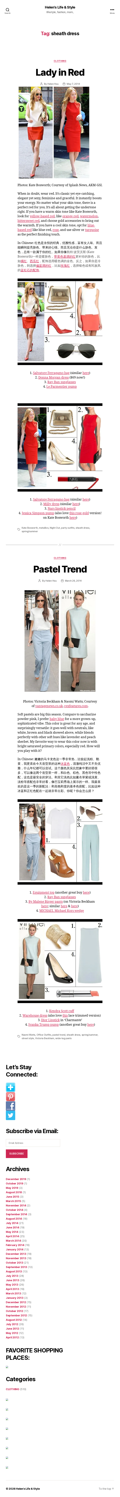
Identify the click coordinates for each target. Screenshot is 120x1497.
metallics (44, 527)
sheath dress (82, 527)
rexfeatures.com (76, 706)
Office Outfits (44, 1034)
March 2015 (13, 1201)
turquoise (92, 230)
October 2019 (14, 1183)
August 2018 (14, 1192)
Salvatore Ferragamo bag (51, 373)
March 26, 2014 (73, 580)
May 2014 (12, 1231)
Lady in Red (60, 72)
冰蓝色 (65, 764)
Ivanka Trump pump (43, 1025)
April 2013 (12, 1289)
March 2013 (13, 1293)
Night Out (55, 527)
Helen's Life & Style (60, 7)
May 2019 (12, 1187)
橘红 (24, 261)
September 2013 (16, 1267)
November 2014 (16, 1205)
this (65, 1016)
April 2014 (12, 1236)
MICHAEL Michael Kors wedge (61, 911)
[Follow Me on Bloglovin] (34, 1087)
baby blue (57, 719)
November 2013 (16, 1258)
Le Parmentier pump (61, 387)
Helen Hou (53, 83)
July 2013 (12, 1275)
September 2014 (16, 1214)
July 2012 (12, 1324)
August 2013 (14, 1271)
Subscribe (16, 1153)
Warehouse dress (35, 1016)
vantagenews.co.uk (49, 706)
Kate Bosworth (30, 527)
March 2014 (13, 1240)
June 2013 (12, 1280)
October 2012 (14, 1311)
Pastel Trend (60, 569)
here (86, 373)
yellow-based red (42, 216)
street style (28, 1038)
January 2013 (14, 1297)
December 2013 (16, 1253)
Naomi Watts (28, 1034)
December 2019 (16, 1179)
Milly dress (51, 504)
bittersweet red (29, 221)
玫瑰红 (65, 266)
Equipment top (43, 893)
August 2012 (14, 1319)
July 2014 (12, 1223)
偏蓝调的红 (43, 266)
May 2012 (12, 1333)
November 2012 (16, 1306)
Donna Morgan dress (53, 378)
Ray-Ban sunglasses (61, 382)
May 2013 (12, 1284)
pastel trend (58, 1034)
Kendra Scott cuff (61, 1011)
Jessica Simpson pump (38, 513)
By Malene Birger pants (46, 902)
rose (56, 230)
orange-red (70, 216)
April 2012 (12, 1337)
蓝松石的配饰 (30, 270)
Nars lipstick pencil (62, 509)
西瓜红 (34, 261)
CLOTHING (60, 61)
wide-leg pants (63, 1038)
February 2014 (15, 1245)
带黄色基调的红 (65, 257)
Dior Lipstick (50, 1020)
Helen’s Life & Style (28, 1488)
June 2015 (12, 1196)
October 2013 (14, 1262)
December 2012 (16, 1302)
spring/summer (30, 531)
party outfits (67, 527)
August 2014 (14, 1218)
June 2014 (12, 1227)
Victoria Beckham (44, 1038)
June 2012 (12, 1328)
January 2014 (14, 1249)
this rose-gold (79, 513)
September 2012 (16, 1315)
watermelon (89, 216)
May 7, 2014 (73, 83)
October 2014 (14, 1209)
